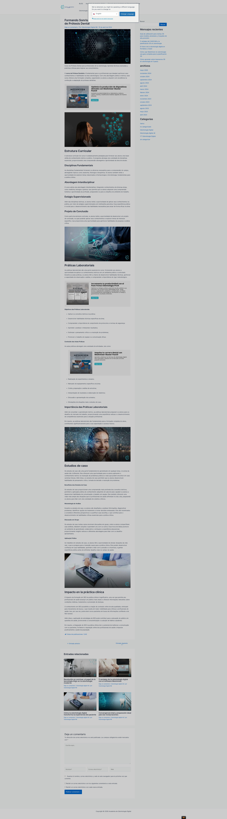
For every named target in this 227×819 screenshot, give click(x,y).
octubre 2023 (144, 102)
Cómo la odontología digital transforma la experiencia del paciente (80, 714)
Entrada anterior (73, 643)
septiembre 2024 (146, 80)
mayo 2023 (144, 111)
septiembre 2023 (146, 105)
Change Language (127, 14)
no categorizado (145, 127)
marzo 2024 (144, 89)
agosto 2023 (144, 108)
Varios (142, 123)
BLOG (81, 3)
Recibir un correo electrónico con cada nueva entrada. (84, 787)
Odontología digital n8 (82, 685)
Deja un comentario (71, 27)
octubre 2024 (144, 76)
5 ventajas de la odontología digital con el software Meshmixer (113, 680)
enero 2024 (144, 96)
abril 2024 (143, 86)
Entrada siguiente (122, 644)
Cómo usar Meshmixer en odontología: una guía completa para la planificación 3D (153, 54)
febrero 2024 (144, 92)
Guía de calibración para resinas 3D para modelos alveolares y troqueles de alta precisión (153, 36)
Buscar (142, 21)
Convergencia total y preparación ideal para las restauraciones (115, 714)
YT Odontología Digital (148, 136)
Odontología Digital (146, 130)
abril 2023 (143, 115)
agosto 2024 (144, 83)
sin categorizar (145, 139)
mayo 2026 (144, 70)
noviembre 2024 (145, 73)
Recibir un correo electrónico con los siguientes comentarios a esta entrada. (91, 783)
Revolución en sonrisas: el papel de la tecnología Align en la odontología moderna (79, 681)
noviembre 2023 (145, 99)
